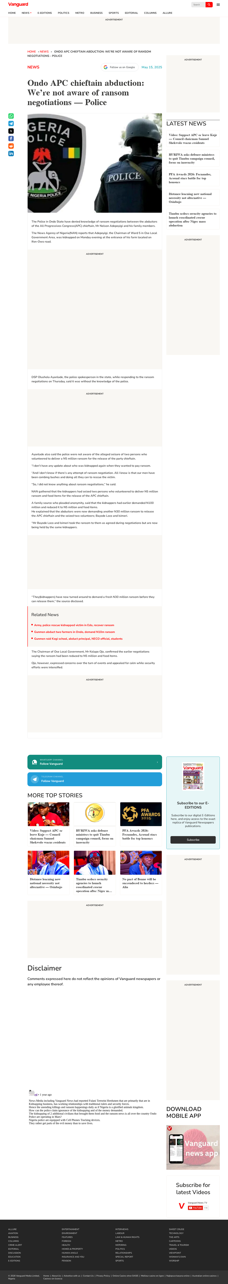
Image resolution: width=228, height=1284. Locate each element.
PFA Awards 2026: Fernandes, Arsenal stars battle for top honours (190, 177)
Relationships (123, 1252)
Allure (12, 1229)
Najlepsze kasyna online (178, 1275)
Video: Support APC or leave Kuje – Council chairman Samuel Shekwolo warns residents (193, 138)
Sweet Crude (176, 1229)
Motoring (120, 1245)
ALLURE (167, 13)
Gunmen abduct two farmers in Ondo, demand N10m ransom (74, 632)
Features (67, 1237)
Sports (114, 13)
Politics (63, 13)
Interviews (121, 1229)
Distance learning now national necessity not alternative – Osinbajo (190, 197)
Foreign (66, 1241)
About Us (56, 1275)
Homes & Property (72, 1249)
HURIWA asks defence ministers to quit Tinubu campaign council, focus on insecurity (192, 158)
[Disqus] (94, 1041)
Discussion (14, 1252)
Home (12, 13)
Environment (69, 1233)
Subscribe (193, 840)
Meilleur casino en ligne (152, 1275)
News (25, 13)
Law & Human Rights (127, 1237)
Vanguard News (18, 5)
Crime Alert (15, 1245)
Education (14, 1256)
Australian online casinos (204, 1275)
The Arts (174, 1237)
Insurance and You (73, 1256)
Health (66, 1245)
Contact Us (88, 1275)
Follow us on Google (122, 67)
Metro (79, 13)
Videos (173, 1249)
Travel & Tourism (179, 1245)
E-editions (45, 13)
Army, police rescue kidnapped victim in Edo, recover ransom (74, 625)
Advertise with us (72, 1275)
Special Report (124, 1256)
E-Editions (14, 1260)
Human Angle (70, 1252)
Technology (176, 1233)
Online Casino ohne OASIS (125, 1275)
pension (66, 1260)
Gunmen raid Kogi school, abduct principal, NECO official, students (78, 639)
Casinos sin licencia (52, 1278)
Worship (174, 1260)
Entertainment (70, 1229)
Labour (119, 1233)
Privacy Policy (103, 1275)
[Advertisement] (94, 310)
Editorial (131, 13)
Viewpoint (175, 1252)
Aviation (13, 1233)
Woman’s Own (177, 1256)
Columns (150, 13)
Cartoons (175, 1241)
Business (96, 13)
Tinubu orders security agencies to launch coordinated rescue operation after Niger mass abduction (192, 219)
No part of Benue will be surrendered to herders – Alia (140, 882)
